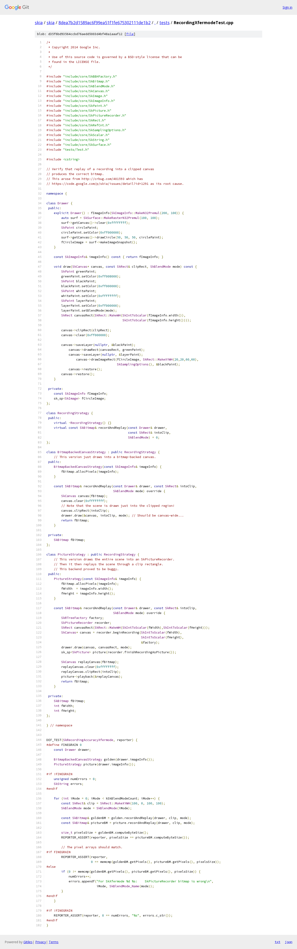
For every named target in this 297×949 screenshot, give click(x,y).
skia (39, 22)
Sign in (287, 7)
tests (164, 22)
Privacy (40, 942)
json (288, 942)
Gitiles (27, 942)
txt (277, 942)
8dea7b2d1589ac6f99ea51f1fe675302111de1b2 (104, 22)
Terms (53, 942)
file (130, 34)
